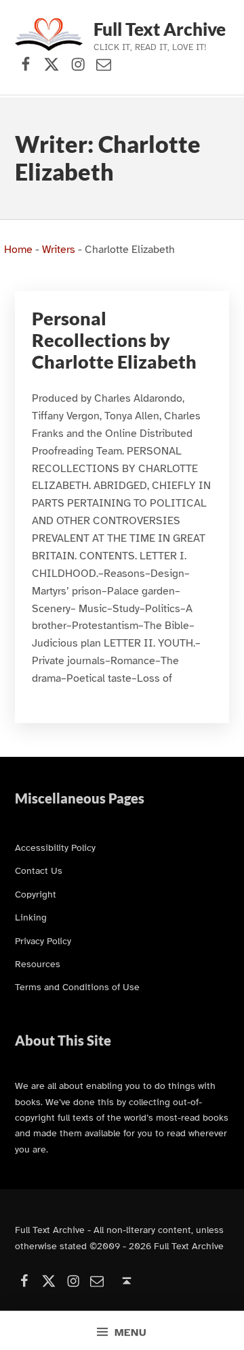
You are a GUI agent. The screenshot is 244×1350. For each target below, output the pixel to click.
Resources (37, 964)
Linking (31, 917)
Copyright (35, 894)
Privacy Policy (43, 941)
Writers (58, 249)
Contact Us (38, 870)
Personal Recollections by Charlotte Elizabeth (114, 340)
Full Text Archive (160, 29)
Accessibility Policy (55, 847)
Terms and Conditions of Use (77, 987)
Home (18, 249)
